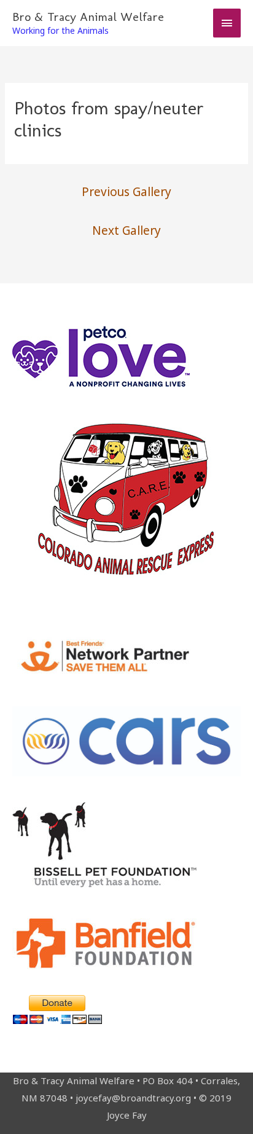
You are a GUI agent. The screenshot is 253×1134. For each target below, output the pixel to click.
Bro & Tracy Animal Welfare (88, 16)
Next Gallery (126, 230)
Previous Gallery (126, 192)
